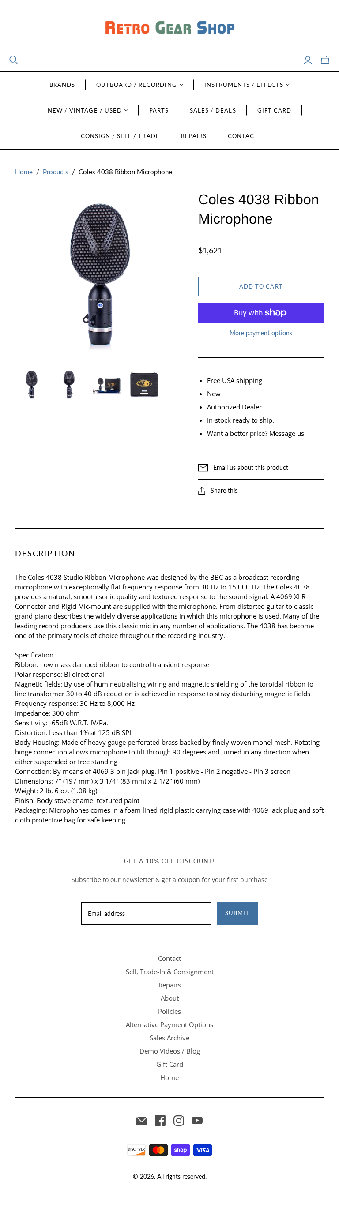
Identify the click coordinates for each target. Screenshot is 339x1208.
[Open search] (13, 60)
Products (55, 172)
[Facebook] (160, 1120)
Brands (62, 84)
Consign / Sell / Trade (120, 135)
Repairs (194, 135)
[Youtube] (197, 1120)
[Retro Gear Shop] (169, 28)
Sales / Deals (213, 110)
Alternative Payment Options (169, 1024)
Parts (159, 110)
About (170, 998)
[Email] (141, 1120)
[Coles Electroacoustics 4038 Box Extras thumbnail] (106, 385)
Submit (237, 912)
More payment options (261, 333)
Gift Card (274, 110)
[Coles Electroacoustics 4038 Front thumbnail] (31, 384)
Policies (169, 1011)
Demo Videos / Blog (169, 1051)
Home (24, 172)
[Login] (308, 60)
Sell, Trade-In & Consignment (170, 971)
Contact (243, 135)
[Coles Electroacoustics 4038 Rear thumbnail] (69, 384)
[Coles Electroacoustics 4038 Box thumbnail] (144, 385)
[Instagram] (178, 1120)
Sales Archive (169, 1037)
